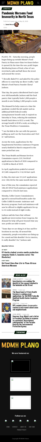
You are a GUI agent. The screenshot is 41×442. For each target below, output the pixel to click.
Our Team (32, 427)
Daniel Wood (10, 24)
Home (8, 427)
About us (23, 427)
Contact (15, 427)
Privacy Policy (21, 430)
